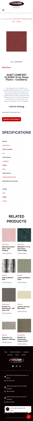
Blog (6, 352)
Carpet (10, 19)
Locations (26, 352)
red (3, 153)
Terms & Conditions (15, 352)
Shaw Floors (6, 145)
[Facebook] (13, 366)
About (17, 354)
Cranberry (5, 161)
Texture (4, 201)
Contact (23, 354)
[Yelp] (20, 366)
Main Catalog (4, 19)
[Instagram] (16, 366)
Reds (3, 169)
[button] (3, 10)
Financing (10, 354)
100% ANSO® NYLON (9, 177)
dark (3, 193)
